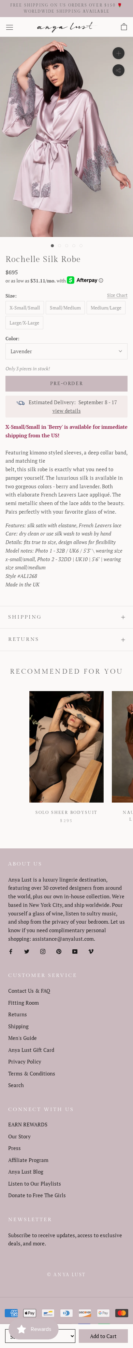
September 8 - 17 (97, 402)
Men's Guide (22, 1037)
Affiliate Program (28, 1160)
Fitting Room (23, 1002)
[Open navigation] (9, 27)
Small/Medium (65, 307)
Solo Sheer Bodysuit (66, 812)
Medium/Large (106, 307)
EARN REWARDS (27, 1124)
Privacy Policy (24, 1061)
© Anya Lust (66, 1275)
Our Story (19, 1136)
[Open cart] (124, 27)
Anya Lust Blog (25, 1171)
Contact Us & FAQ (29, 990)
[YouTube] (74, 951)
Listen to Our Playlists (34, 1183)
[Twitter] (26, 951)
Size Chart (117, 295)
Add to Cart (103, 1336)
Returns (23, 639)
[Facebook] (10, 951)
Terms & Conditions (31, 1073)
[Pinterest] (58, 951)
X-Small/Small (25, 307)
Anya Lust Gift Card (31, 1049)
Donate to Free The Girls (37, 1195)
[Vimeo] (90, 951)
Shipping (25, 617)
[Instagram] (42, 951)
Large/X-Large (24, 322)
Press (14, 1148)
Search (16, 1085)
